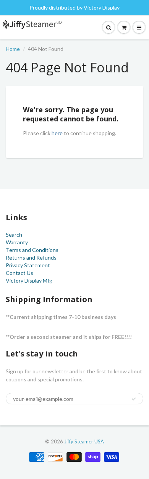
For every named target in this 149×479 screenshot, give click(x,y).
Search (14, 234)
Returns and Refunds (31, 257)
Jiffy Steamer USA (84, 441)
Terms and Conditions (32, 250)
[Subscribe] (133, 399)
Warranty (17, 242)
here (57, 133)
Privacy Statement (28, 265)
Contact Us (19, 273)
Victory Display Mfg (29, 280)
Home (13, 49)
